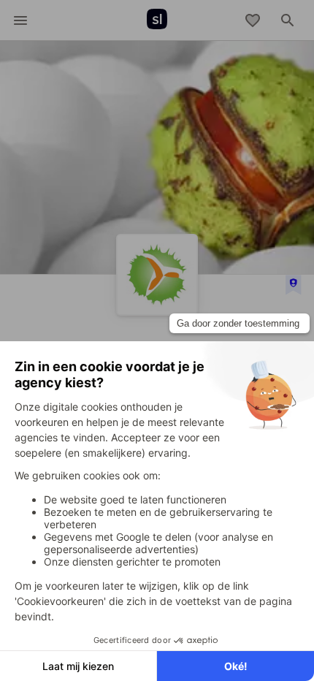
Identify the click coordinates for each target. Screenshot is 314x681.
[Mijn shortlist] (252, 20)
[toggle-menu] (20, 20)
